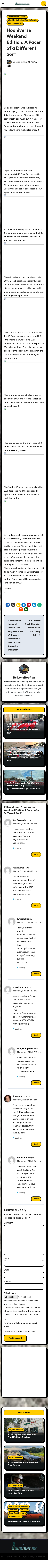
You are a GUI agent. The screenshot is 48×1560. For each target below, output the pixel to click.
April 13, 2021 (34, 789)
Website (7, 1281)
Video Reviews (15, 1517)
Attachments (10, 1293)
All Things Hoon (15, 1486)
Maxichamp (18, 868)
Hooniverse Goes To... (17, 17)
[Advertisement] (24, 1372)
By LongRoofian (20, 62)
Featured (13, 1510)
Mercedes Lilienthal (20, 757)
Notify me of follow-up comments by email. (21, 1325)
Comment (9, 1223)
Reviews (24, 1510)
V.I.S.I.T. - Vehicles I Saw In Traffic (22, 20)
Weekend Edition (15, 24)
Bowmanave (19, 1096)
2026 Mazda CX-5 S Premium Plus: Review (23, 1464)
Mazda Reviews (15, 1458)
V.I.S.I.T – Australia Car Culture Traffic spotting (23, 784)
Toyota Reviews (16, 1430)
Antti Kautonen (18, 729)
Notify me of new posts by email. (21, 1331)
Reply (36, 854)
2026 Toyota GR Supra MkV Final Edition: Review (22, 1436)
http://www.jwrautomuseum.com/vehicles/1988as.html (26, 938)
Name (6, 1258)
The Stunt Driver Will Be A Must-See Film (21, 1491)
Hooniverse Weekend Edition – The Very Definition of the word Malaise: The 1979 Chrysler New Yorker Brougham (15, 635)
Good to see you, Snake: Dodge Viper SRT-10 (23, 725)
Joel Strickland (18, 789)
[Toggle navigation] (3, 3)
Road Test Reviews (17, 1513)
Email (6, 1270)
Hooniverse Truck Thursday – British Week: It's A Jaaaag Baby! (32, 627)
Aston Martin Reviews (18, 1506)
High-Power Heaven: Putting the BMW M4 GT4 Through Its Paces (24, 753)
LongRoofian (26, 677)
